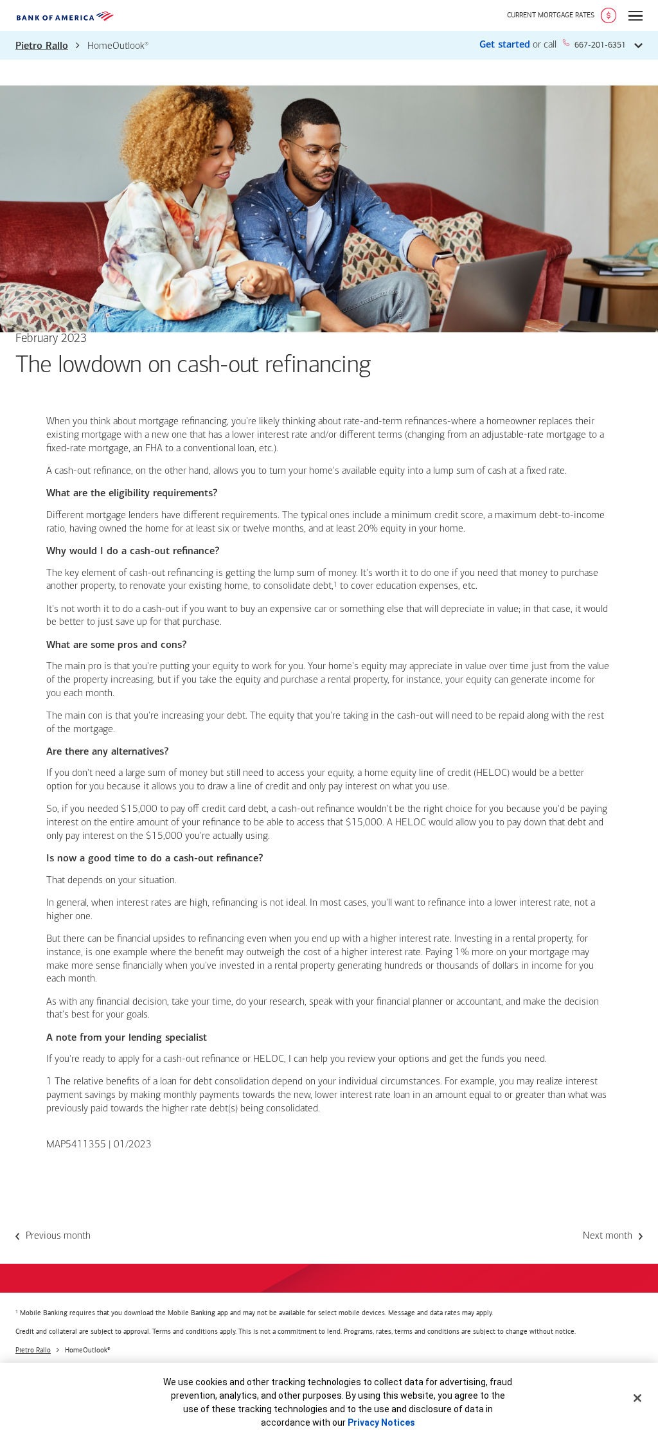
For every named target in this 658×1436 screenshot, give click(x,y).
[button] (329, 45)
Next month (607, 1236)
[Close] (637, 1398)
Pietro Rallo (41, 46)
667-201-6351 (600, 44)
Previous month (58, 1236)
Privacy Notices (381, 1422)
